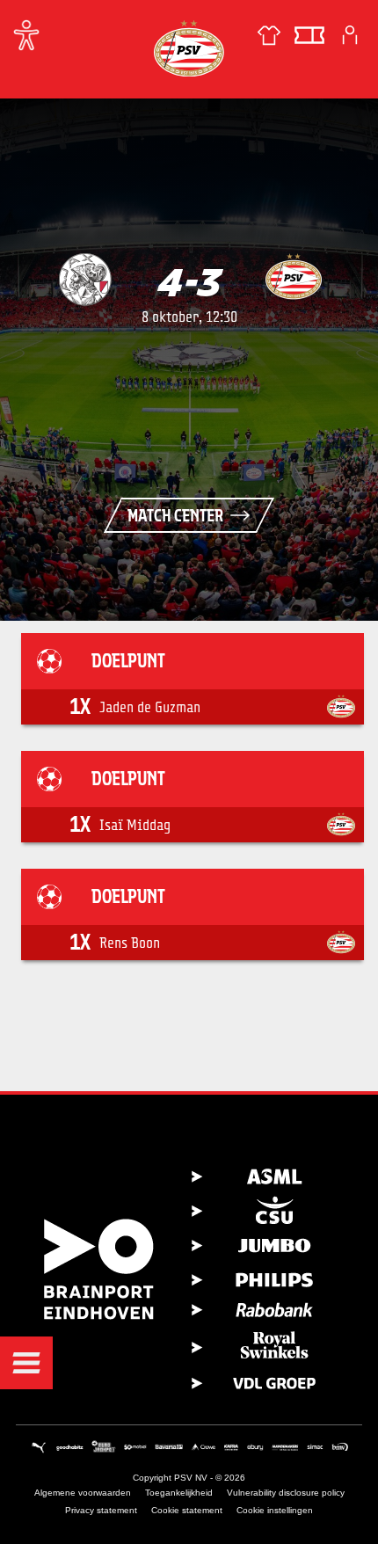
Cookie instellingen (274, 1510)
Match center (175, 515)
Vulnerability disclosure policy (286, 1492)
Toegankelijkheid (179, 1492)
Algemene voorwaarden (82, 1492)
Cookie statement (186, 1510)
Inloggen (349, 35)
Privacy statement (101, 1510)
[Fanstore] (269, 35)
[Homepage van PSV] (189, 47)
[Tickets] (309, 35)
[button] (26, 1362)
